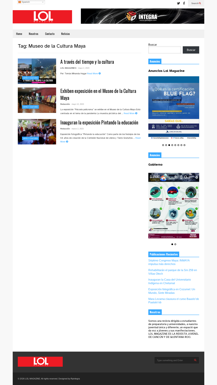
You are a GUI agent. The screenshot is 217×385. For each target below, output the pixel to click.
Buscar (152, 44)
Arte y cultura (30, 78)
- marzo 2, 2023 (77, 129)
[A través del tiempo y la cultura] (37, 71)
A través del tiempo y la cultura (87, 61)
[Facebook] (184, 3)
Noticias (65, 34)
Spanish (25, 2)
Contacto (49, 34)
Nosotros (33, 34)
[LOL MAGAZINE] (42, 18)
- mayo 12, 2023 (77, 104)
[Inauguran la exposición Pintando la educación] (37, 131)
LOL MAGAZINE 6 (68, 68)
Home (19, 34)
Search (195, 3)
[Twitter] (178, 3)
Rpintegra (75, 379)
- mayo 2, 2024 (83, 68)
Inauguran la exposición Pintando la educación (99, 122)
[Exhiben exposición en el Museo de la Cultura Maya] (37, 100)
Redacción (65, 104)
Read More (92, 74)
